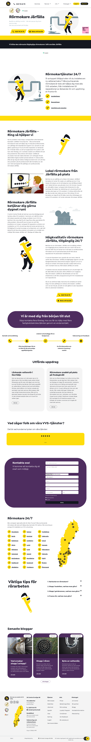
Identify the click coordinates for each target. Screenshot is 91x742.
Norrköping (30, 558)
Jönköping (15, 567)
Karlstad (29, 536)
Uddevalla (45, 536)
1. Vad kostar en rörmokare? (57, 581)
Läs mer (13, 674)
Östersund (45, 567)
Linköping (30, 540)
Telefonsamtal (50, 497)
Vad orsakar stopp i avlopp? (18, 662)
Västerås (45, 554)
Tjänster (46, 4)
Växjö (44, 558)
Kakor (11, 738)
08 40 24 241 (31, 727)
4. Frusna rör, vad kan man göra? (59, 596)
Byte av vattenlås (71, 660)
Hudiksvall (15, 562)
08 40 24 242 (31, 716)
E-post (48, 499)
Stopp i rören (43, 660)
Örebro (44, 562)
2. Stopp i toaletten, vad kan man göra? (62, 586)
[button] (64, 581)
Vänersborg (45, 549)
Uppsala (44, 545)
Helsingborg (16, 558)
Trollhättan (45, 532)
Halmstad (15, 554)
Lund (28, 549)
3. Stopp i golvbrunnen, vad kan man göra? (63, 591)
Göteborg (15, 549)
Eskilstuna (15, 540)
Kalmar (29, 532)
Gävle (13, 545)
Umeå (44, 540)
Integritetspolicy (29, 738)
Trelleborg (30, 567)
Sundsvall (30, 562)
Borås (13, 536)
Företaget (66, 4)
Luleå (28, 545)
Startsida (37, 4)
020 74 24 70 (20, 4)
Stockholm (15, 532)
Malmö (29, 554)
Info (56, 4)
